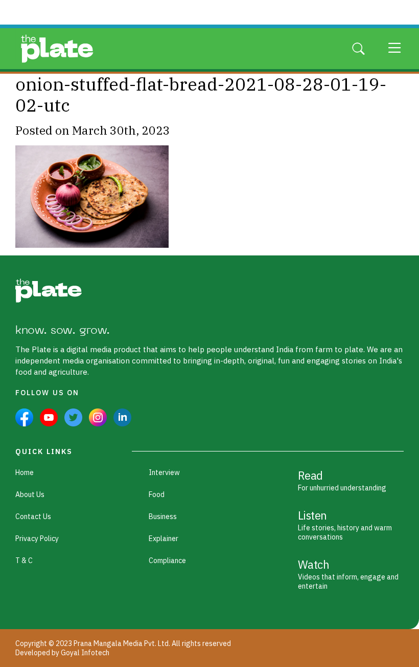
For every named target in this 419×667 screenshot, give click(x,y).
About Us (29, 494)
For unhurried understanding (342, 480)
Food (157, 494)
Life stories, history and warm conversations (345, 525)
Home (24, 472)
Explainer (163, 538)
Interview (164, 472)
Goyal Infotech (85, 652)
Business (163, 516)
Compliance (167, 560)
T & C (24, 560)
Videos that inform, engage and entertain (348, 574)
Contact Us (33, 516)
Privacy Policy (37, 538)
